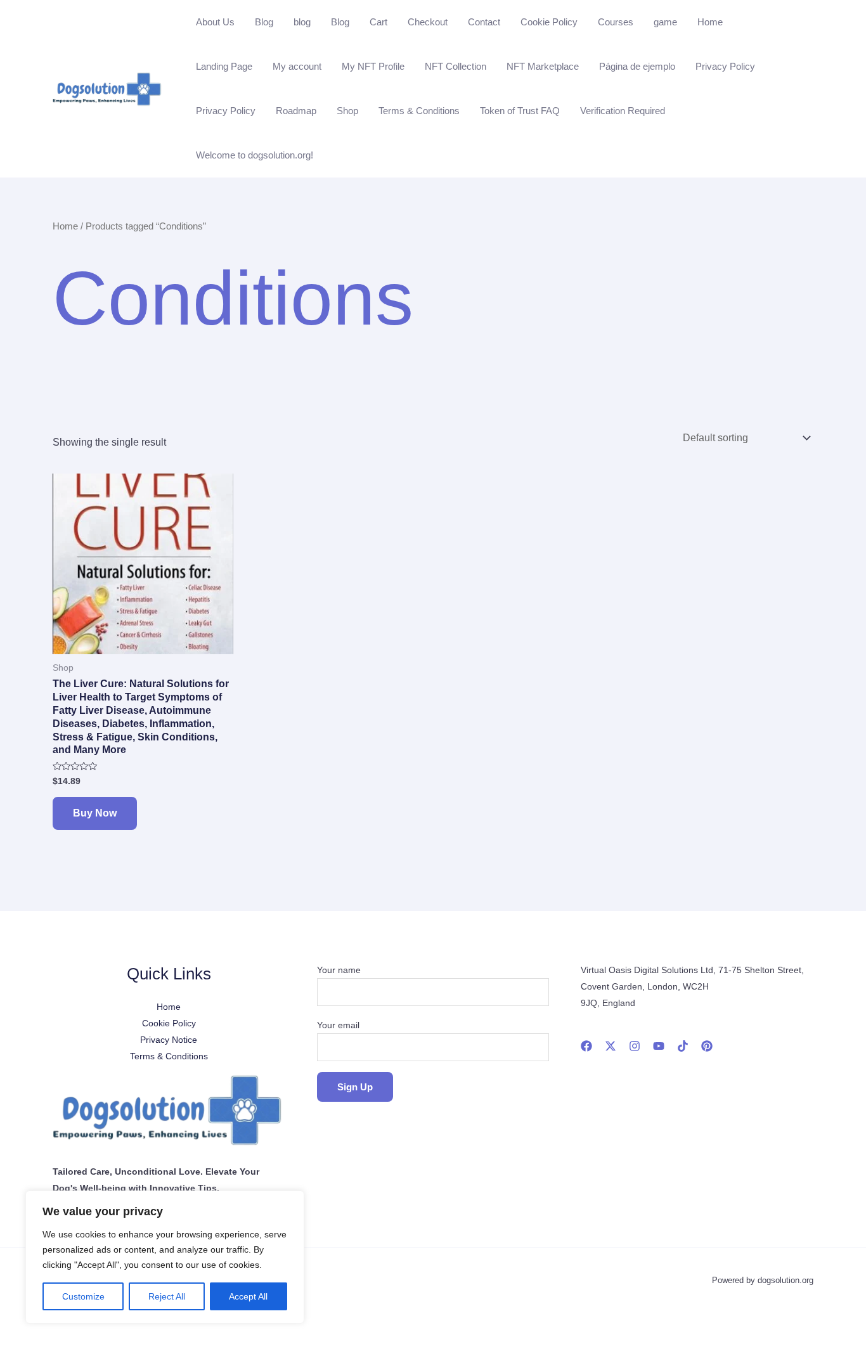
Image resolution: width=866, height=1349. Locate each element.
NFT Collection (455, 66)
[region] (164, 1257)
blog (302, 21)
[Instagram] (634, 1046)
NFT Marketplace (543, 66)
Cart (378, 21)
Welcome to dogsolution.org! (254, 155)
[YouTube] (658, 1046)
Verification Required (622, 110)
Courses (615, 21)
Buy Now (95, 813)
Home (710, 21)
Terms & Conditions (419, 110)
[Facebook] (586, 1046)
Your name (339, 970)
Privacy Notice (168, 1040)
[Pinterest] (707, 1046)
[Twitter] (610, 1046)
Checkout (428, 21)
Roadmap (296, 110)
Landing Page (224, 66)
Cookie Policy (549, 21)
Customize (83, 1296)
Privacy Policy (725, 66)
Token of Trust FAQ (520, 110)
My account (297, 66)
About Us (215, 21)
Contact (484, 21)
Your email (338, 1025)
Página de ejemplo (637, 66)
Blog (264, 21)
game (665, 21)
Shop (347, 110)
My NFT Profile (373, 66)
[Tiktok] (682, 1046)
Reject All (166, 1296)
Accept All (248, 1296)
